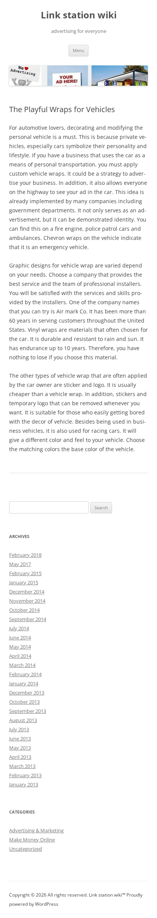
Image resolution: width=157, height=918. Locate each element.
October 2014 (24, 610)
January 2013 (23, 784)
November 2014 (27, 600)
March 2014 (22, 665)
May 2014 (20, 646)
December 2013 (26, 692)
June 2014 (20, 637)
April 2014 (20, 655)
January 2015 (23, 582)
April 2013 (20, 756)
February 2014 (25, 674)
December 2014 (26, 591)
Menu (78, 50)
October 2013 (24, 701)
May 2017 (20, 564)
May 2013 (20, 747)
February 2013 (25, 775)
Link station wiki (79, 15)
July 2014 (19, 628)
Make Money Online (32, 839)
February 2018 (25, 554)
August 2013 (23, 720)
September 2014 (27, 619)
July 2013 (19, 729)
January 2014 (23, 683)
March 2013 (22, 766)
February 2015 (25, 573)
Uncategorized (25, 848)
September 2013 (27, 711)
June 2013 (20, 738)
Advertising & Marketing (36, 830)
